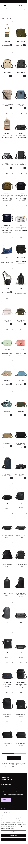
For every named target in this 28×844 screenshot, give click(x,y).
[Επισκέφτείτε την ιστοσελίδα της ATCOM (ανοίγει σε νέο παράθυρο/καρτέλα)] (13, 842)
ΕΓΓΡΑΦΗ (5, 799)
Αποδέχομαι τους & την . (13, 795)
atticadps (5, 805)
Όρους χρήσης (14, 794)
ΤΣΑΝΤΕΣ (12, 14)
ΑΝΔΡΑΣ (7, 14)
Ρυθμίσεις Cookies (13, 831)
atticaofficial (6, 808)
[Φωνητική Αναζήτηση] (24, 8)
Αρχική (2, 14)
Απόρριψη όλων (13, 835)
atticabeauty (14, 808)
